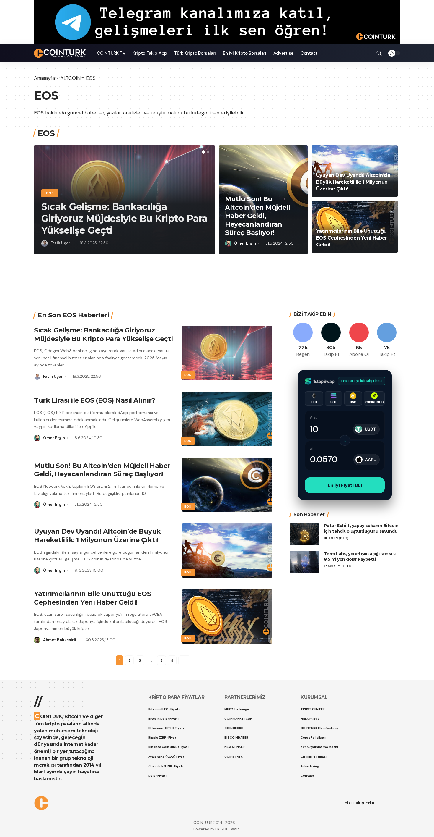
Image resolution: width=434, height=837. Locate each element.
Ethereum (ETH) (337, 566)
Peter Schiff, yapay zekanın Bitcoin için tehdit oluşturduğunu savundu (361, 528)
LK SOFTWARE (228, 829)
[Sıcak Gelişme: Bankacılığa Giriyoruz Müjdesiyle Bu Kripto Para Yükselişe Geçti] (227, 353)
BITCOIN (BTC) (336, 538)
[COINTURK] (60, 53)
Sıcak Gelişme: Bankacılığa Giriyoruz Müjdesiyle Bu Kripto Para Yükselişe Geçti (124, 218)
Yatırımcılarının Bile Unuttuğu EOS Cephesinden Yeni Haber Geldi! (349, 231)
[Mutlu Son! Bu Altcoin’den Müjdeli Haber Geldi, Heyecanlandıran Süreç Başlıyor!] (227, 485)
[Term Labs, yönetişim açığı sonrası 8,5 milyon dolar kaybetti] (304, 562)
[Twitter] (362, 53)
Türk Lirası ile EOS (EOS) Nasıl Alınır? (94, 400)
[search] (379, 53)
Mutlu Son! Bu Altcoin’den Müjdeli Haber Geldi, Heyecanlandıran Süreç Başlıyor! (257, 216)
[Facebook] (355, 53)
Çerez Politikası (27, 799)
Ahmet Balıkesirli (59, 639)
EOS (50, 193)
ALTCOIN (70, 78)
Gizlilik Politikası (62, 799)
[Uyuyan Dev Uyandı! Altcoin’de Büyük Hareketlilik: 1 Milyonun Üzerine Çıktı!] (227, 550)
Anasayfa (44, 78)
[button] (203, 152)
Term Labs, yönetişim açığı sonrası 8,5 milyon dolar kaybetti (360, 556)
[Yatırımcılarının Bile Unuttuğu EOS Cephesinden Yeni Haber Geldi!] (227, 616)
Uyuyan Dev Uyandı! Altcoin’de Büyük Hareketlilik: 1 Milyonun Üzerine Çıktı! (350, 171)
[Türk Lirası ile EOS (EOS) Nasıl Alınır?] (227, 419)
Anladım (56, 819)
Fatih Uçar (60, 242)
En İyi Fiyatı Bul (345, 485)
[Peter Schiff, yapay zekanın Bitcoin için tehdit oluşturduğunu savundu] (304, 534)
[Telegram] (369, 53)
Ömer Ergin (245, 243)
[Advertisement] (215, 275)
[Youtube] (359, 340)
